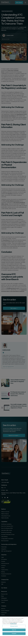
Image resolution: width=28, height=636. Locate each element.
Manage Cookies (14, 626)
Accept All (14, 633)
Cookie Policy (13, 623)
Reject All (14, 629)
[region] (14, 626)
